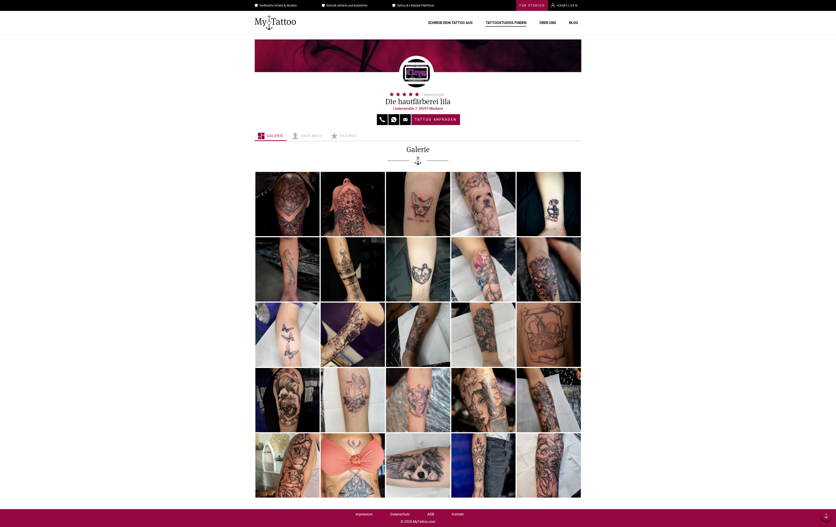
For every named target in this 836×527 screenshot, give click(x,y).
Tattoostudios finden (506, 23)
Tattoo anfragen (436, 119)
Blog (573, 23)
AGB (430, 514)
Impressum (364, 514)
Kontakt (458, 514)
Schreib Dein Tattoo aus (450, 23)
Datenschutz (400, 514)
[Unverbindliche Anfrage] (405, 119)
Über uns (547, 23)
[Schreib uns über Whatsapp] (393, 119)
